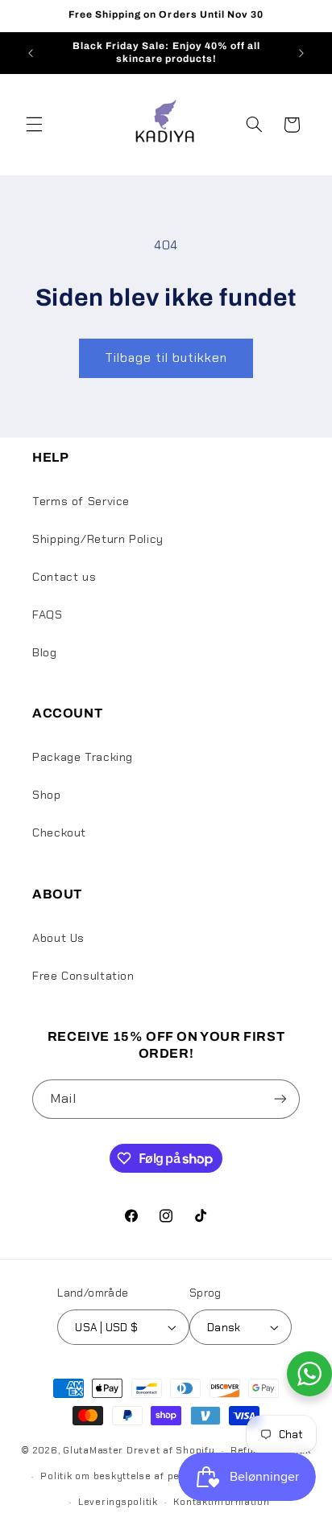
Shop (46, 795)
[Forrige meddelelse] (30, 53)
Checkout (59, 832)
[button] (33, 124)
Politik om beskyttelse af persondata (132, 1476)
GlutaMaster (93, 1451)
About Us (58, 938)
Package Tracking (82, 757)
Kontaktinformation (221, 1502)
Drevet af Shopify (171, 1451)
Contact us (64, 577)
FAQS (47, 614)
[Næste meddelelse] (301, 53)
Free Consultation (83, 976)
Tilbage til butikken (166, 357)
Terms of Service (81, 501)
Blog (44, 652)
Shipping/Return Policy (98, 539)
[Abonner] (280, 1099)
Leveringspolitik (118, 1502)
